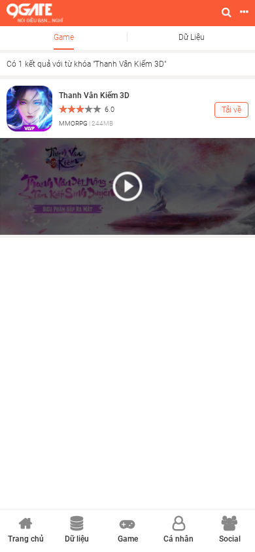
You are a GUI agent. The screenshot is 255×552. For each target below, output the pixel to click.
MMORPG (73, 123)
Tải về (231, 109)
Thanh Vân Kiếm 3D (94, 95)
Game (64, 37)
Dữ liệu (191, 37)
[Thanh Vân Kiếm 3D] (29, 107)
